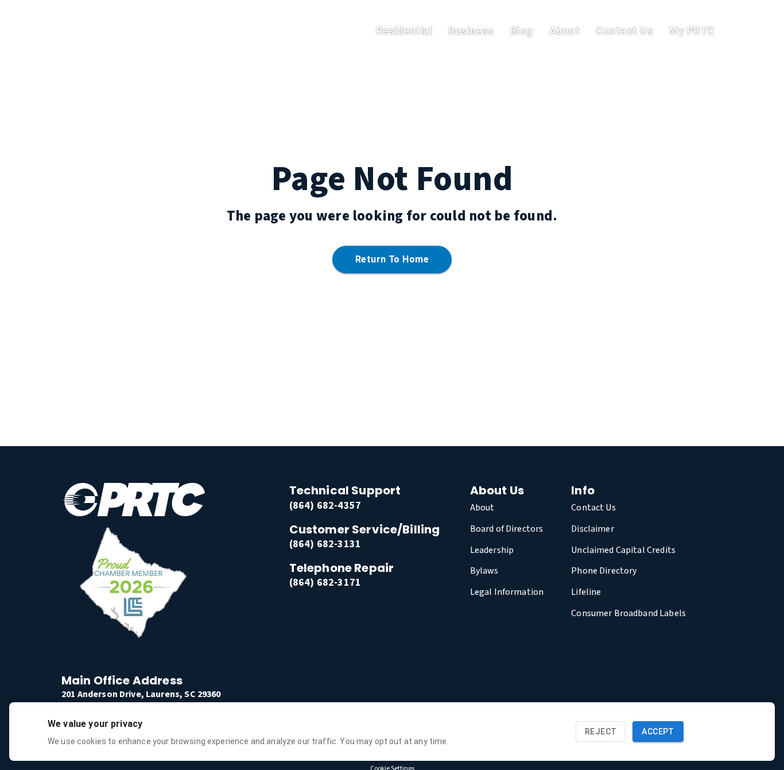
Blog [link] (521, 31)
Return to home (392, 259)
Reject (600, 731)
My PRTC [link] (692, 31)
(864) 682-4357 (325, 505)
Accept (658, 731)
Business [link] (471, 31)
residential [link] (404, 31)
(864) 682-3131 (325, 544)
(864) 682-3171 (325, 582)
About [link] (564, 31)
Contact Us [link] (624, 31)
